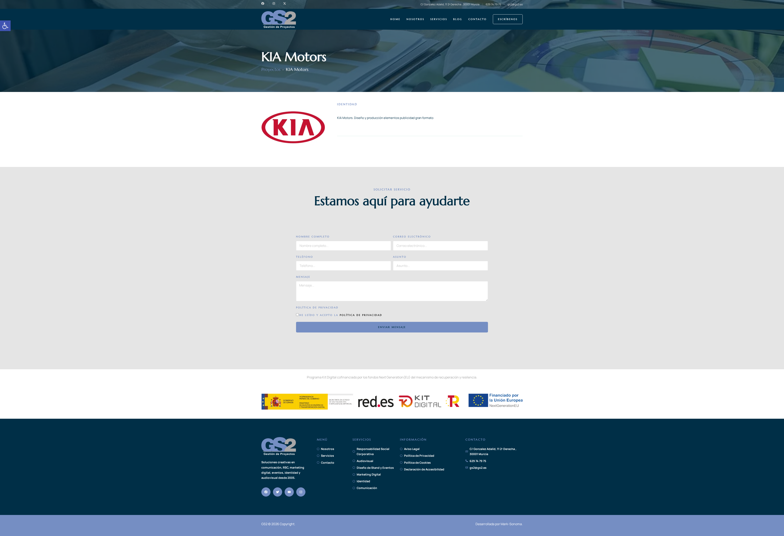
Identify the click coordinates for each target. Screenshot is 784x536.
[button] (5, 25)
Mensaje (303, 276)
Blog (457, 19)
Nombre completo (313, 236)
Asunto (399, 256)
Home (395, 19)
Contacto (477, 19)
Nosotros (415, 19)
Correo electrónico (412, 236)
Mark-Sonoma (511, 524)
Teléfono (304, 256)
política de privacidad (361, 315)
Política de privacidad (317, 307)
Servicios (438, 19)
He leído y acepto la (340, 315)
